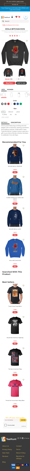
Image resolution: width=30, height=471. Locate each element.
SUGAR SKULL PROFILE (15, 166)
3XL (16, 114)
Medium (10, 112)
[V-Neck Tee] (26, 94)
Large (18, 112)
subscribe (23, 420)
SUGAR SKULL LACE (15, 229)
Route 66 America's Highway (15, 337)
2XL (11, 114)
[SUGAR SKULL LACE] (15, 217)
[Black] (2, 104)
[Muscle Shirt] (11, 94)
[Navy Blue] (14, 104)
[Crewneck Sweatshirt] (4, 94)
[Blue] (18, 104)
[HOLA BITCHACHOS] (15, 248)
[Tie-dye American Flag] (15, 357)
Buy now (9, 83)
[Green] (21, 104)
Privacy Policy (7, 449)
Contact (19, 446)
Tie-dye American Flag (15, 369)
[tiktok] (26, 438)
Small (3, 112)
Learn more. (20, 1)
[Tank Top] (19, 94)
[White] (11, 104)
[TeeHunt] (5, 17)
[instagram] (18, 438)
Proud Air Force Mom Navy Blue (15, 400)
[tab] (5, 122)
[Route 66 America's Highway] (15, 325)
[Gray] (5, 104)
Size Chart (5, 453)
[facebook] (22, 438)
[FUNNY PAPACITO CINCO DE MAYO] (15, 185)
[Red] (8, 104)
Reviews (5, 456)
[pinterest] (20, 438)
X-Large (4, 114)
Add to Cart (21, 83)
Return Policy (20, 453)
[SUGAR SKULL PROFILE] (15, 154)
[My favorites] (16, 16)
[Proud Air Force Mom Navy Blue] (15, 388)
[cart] (19, 16)
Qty (11, 79)
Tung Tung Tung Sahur (15, 306)
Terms (18, 449)
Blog (4, 462)
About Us (5, 446)
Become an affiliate (20, 457)
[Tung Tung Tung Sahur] (15, 294)
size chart (5, 117)
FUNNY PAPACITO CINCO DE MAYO (15, 198)
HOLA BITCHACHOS (15, 260)
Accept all (15, 4)
